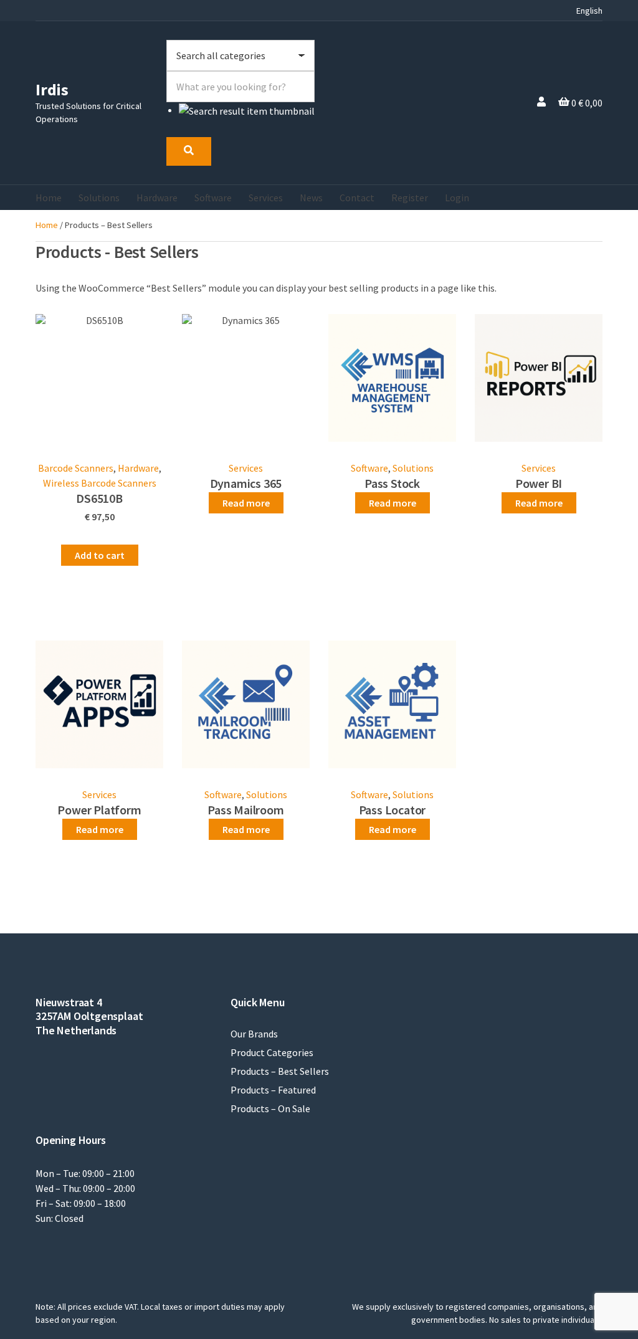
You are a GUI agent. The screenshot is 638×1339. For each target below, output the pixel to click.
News (311, 197)
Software (213, 197)
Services (266, 197)
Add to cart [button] (100, 555)
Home (49, 197)
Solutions (99, 197)
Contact (357, 197)
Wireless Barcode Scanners (99, 483)
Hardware (157, 197)
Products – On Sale (270, 1108)
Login (457, 197)
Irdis (52, 89)
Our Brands (254, 1033)
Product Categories (272, 1052)
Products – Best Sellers (280, 1071)
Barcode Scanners (75, 468)
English (589, 10)
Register (409, 197)
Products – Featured (273, 1090)
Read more (246, 503)
